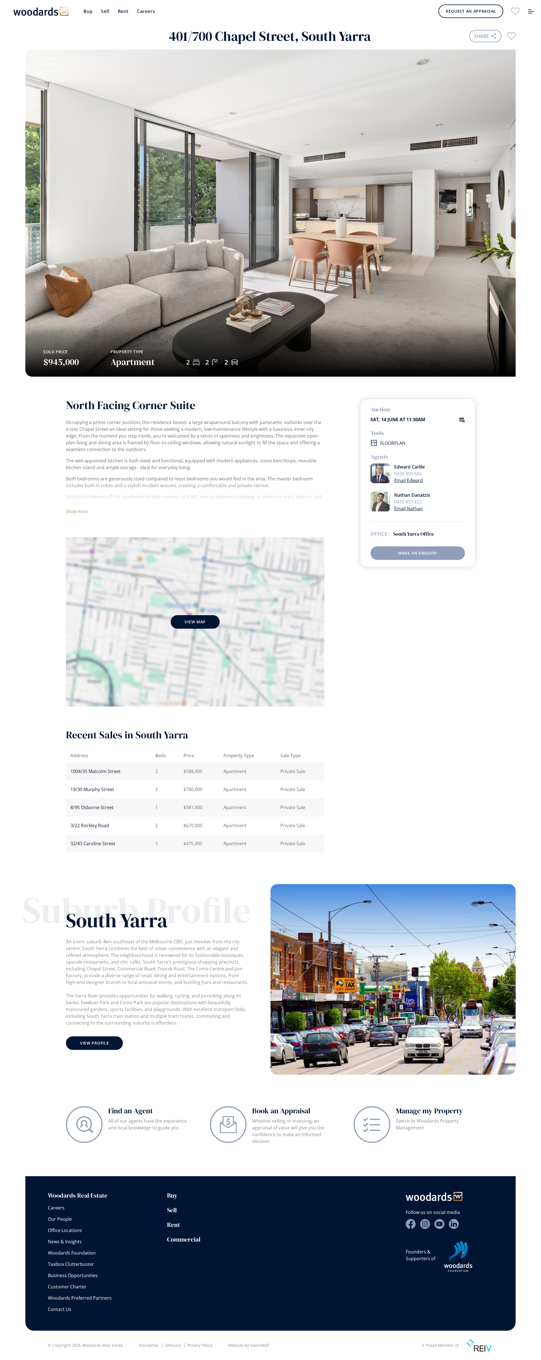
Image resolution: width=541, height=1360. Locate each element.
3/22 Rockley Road (89, 825)
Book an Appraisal (281, 1111)
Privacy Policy (199, 1345)
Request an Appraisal (471, 11)
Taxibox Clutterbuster (71, 1264)
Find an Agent (130, 1111)
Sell (105, 11)
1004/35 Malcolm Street (95, 771)
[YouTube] (439, 1224)
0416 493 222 (408, 502)
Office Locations (65, 1230)
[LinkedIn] (454, 1224)
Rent (123, 11)
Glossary (173, 1345)
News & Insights (65, 1241)
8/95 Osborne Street (92, 807)
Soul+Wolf (259, 1345)
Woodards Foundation (72, 1253)
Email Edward (408, 480)
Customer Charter (67, 1287)
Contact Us (59, 1309)
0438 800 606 (408, 474)
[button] (491, 292)
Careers (146, 11)
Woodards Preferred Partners (80, 1298)
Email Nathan (408, 508)
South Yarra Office (413, 534)
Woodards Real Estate (77, 1195)
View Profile (94, 1043)
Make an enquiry (417, 553)
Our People (60, 1219)
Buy (87, 11)
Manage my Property (429, 1111)
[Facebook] (411, 1224)
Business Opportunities (73, 1275)
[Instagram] (425, 1224)
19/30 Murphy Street (92, 789)
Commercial (183, 1239)
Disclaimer (149, 1345)
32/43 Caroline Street (92, 843)
